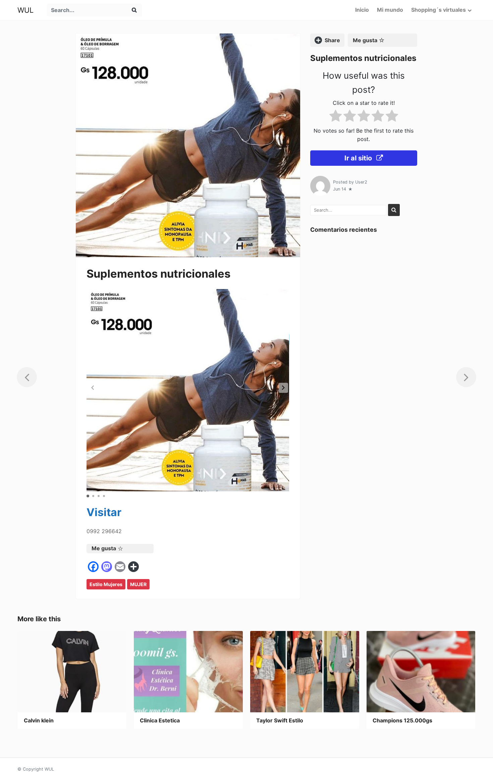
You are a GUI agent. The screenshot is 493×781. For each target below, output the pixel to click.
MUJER (138, 584)
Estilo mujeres (106, 584)
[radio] (335, 116)
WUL (25, 10)
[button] (283, 388)
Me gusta (104, 548)
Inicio (362, 9)
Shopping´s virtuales (438, 9)
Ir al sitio (359, 158)
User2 (361, 182)
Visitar (104, 512)
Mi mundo (390, 9)
